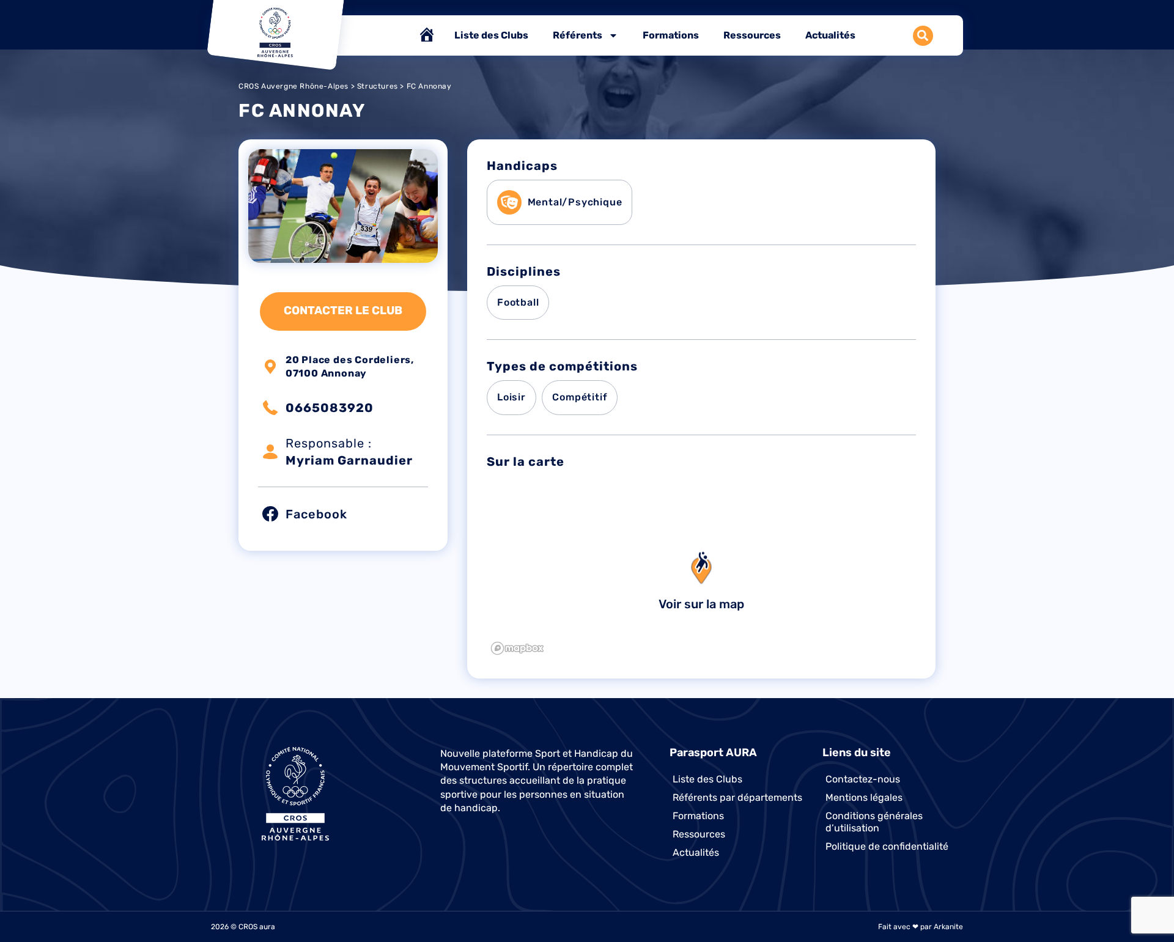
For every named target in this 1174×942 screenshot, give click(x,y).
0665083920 (330, 407)
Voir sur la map (701, 604)
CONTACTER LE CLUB (343, 310)
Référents (577, 35)
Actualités (830, 35)
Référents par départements (737, 797)
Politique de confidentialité (886, 846)
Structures (377, 86)
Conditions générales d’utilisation (874, 822)
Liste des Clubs (491, 35)
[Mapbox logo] (517, 648)
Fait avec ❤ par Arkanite (920, 926)
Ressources (752, 35)
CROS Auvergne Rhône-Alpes (293, 86)
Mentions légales (864, 797)
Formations (671, 35)
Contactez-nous (862, 779)
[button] (923, 36)
